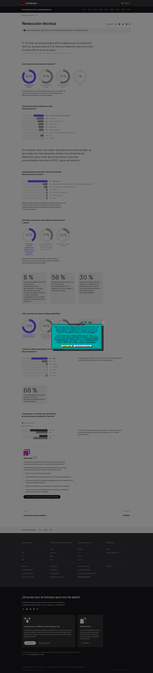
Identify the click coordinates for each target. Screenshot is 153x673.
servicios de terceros (91, 339)
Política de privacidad (91, 338)
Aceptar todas (67, 346)
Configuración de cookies (82, 346)
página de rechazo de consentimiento (84, 342)
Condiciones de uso (62, 339)
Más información (90, 332)
